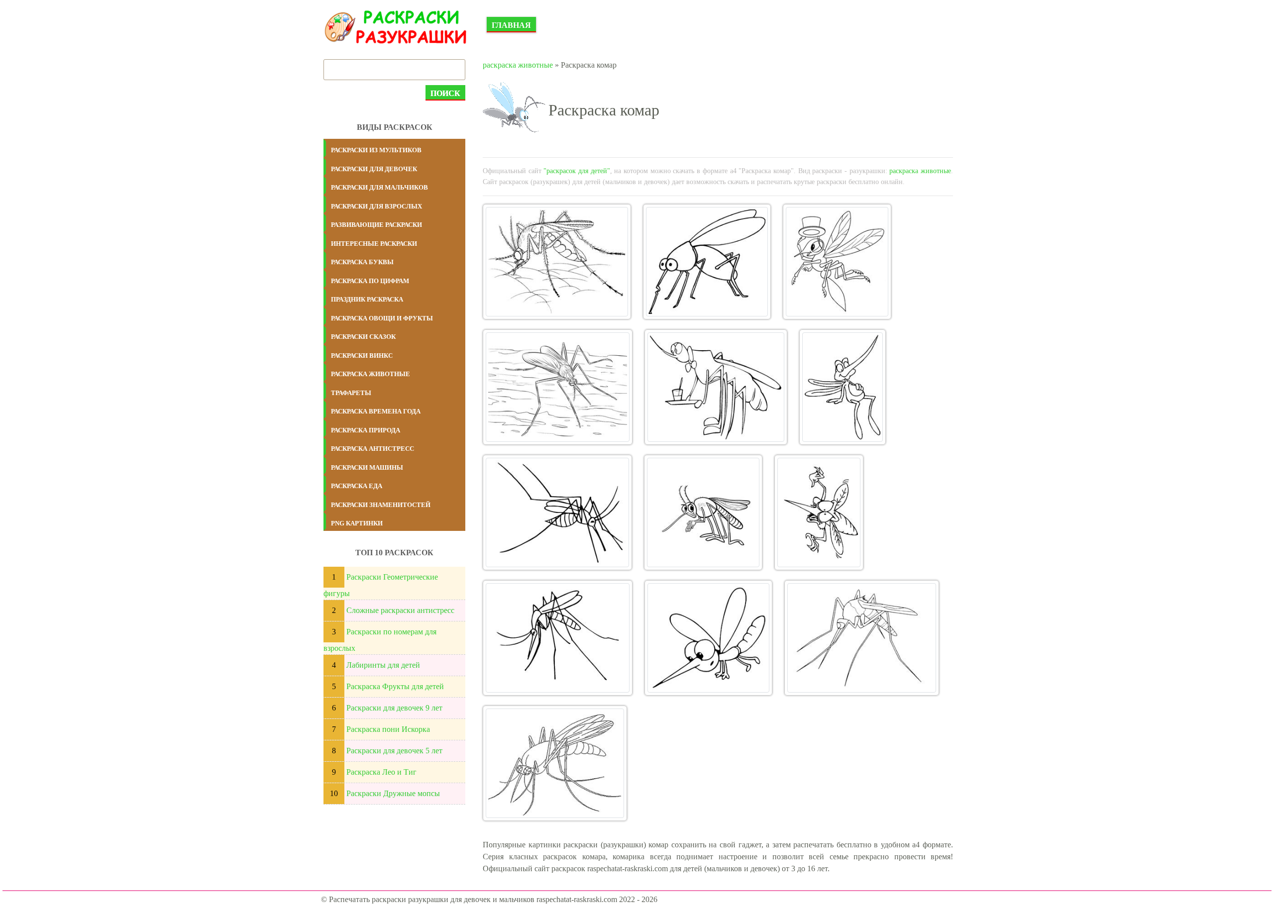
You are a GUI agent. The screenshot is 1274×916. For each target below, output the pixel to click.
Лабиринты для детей (383, 665)
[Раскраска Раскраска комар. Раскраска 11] (708, 638)
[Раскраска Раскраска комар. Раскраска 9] (818, 512)
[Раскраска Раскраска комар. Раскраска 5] (715, 387)
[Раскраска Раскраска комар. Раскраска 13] (555, 763)
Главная (511, 25)
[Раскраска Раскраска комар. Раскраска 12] (861, 638)
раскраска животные (518, 65)
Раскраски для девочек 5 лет (394, 750)
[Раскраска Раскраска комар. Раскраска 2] (707, 261)
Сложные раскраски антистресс (400, 610)
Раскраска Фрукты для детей (395, 686)
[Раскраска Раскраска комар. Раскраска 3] (837, 261)
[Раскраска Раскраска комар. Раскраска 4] (558, 387)
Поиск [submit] (445, 93)
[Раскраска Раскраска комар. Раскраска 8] (703, 512)
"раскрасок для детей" (576, 171)
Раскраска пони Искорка (388, 729)
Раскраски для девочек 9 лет (394, 708)
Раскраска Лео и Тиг (381, 772)
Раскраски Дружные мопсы (393, 793)
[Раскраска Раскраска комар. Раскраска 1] (557, 261)
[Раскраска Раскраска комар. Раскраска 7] (557, 512)
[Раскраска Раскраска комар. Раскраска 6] (842, 387)
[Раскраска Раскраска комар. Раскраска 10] (558, 638)
